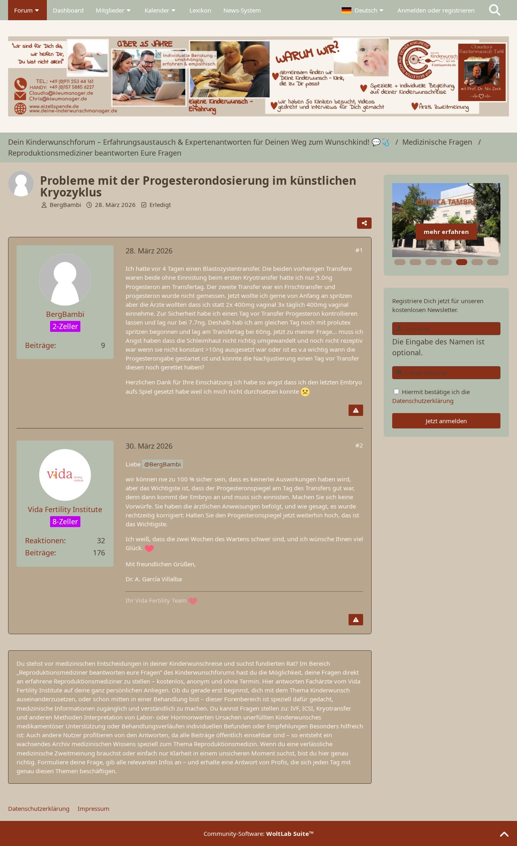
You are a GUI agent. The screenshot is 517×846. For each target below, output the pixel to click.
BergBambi (65, 204)
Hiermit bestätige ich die (431, 396)
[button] (363, 10)
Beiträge (39, 345)
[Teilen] (364, 223)
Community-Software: (259, 833)
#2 (359, 445)
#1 (359, 250)
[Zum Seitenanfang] (504, 834)
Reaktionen (44, 540)
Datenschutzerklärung (423, 401)
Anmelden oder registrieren (436, 10)
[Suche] (495, 10)
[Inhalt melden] (356, 410)
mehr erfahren (446, 232)
